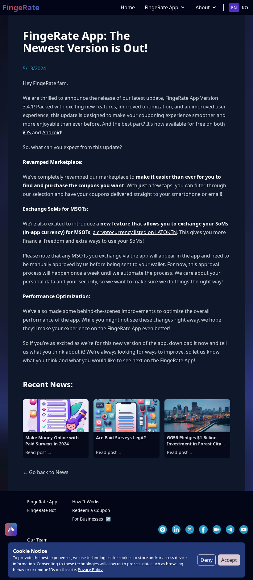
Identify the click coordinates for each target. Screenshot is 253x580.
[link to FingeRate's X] (189, 529)
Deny (207, 560)
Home (128, 7)
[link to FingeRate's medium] (217, 529)
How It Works (85, 502)
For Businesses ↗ (91, 519)
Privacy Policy (90, 569)
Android (51, 132)
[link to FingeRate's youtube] (243, 529)
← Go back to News (45, 472)
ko (245, 7)
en (234, 7)
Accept (229, 560)
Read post (38, 452)
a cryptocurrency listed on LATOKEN (135, 232)
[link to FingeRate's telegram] (230, 529)
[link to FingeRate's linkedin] (176, 529)
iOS (27, 132)
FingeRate (20, 7)
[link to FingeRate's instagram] (162, 529)
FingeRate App (161, 7)
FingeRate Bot (41, 510)
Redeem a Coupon (91, 510)
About (203, 7)
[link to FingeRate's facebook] (203, 529)
